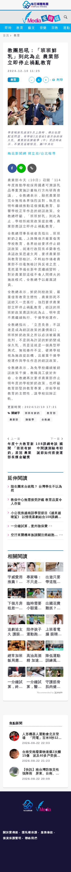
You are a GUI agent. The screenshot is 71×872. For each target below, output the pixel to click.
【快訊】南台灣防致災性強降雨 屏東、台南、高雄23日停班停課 (40, 773)
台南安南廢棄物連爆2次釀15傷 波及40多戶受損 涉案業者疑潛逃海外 (41, 755)
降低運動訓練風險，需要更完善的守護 (53, 658)
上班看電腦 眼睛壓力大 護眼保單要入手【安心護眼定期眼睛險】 (54, 632)
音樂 (43, 27)
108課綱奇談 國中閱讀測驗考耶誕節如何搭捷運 (49, 448)
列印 (60, 79)
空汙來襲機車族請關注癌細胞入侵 (34, 535)
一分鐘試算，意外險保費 (29, 526)
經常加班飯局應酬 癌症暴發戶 (15, 658)
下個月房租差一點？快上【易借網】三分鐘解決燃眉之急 (15, 605)
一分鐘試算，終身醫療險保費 (15, 684)
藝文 (31, 27)
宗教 (54, 27)
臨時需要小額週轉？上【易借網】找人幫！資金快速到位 (34, 605)
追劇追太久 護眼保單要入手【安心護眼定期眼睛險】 (16, 632)
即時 (8, 27)
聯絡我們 (31, 838)
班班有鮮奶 (32, 413)
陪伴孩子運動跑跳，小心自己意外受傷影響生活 (34, 632)
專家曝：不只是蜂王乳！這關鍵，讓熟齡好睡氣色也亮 (34, 579)
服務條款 (47, 832)
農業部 (14, 419)
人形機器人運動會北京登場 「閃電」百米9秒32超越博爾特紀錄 (42, 737)
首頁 (6, 35)
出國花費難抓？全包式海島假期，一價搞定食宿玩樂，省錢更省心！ (53, 605)
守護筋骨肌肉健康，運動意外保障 (53, 684)
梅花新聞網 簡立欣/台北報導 (32, 153)
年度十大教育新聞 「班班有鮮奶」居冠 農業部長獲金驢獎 (21, 450)
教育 (19, 27)
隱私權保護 (29, 832)
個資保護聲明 (12, 838)
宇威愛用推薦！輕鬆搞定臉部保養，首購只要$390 (15, 579)
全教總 (46, 419)
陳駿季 (30, 419)
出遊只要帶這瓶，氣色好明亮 (53, 579)
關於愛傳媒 (10, 832)
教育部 (51, 413)
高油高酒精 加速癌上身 (35, 658)
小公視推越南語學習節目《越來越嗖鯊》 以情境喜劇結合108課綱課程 (36, 516)
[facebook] (12, 168)
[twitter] (21, 168)
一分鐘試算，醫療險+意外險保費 (35, 684)
